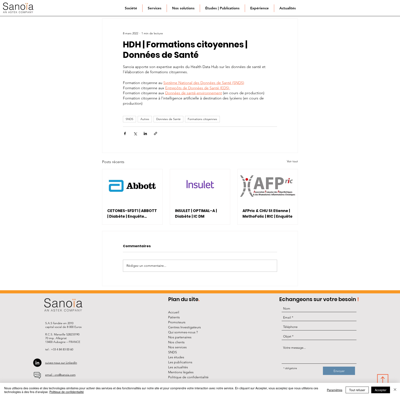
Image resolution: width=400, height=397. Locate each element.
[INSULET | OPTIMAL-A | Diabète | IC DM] (200, 186)
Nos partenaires (179, 337)
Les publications (180, 362)
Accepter (380, 390)
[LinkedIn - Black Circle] (37, 363)
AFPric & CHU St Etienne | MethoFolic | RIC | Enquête (267, 213)
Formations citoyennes (202, 119)
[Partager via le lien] (156, 133)
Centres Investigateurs (184, 327)
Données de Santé (168, 119)
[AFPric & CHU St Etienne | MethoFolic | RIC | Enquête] (268, 186)
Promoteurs (176, 322)
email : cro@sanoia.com (60, 375)
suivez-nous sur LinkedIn (61, 363)
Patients (174, 317)
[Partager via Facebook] (125, 133)
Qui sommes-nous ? (183, 332)
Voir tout (292, 161)
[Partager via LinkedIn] (145, 133)
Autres (144, 119)
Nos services (177, 347)
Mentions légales (181, 372)
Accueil (173, 312)
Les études (176, 357)
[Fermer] (395, 390)
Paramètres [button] (334, 390)
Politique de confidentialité (188, 377)
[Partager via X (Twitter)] (135, 133)
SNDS (129, 119)
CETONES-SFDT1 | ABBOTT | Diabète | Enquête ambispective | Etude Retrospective (132, 213)
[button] (183, 8)
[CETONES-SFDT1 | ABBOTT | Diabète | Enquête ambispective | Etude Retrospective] (132, 186)
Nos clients (176, 342)
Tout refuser (357, 390)
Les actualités (178, 367)
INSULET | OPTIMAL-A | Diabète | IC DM (196, 213)
